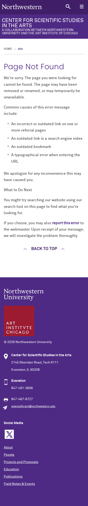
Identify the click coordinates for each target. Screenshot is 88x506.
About (8, 447)
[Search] (67, 6)
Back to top (44, 249)
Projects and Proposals (21, 462)
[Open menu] (81, 6)
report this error (65, 223)
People (9, 454)
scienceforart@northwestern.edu (33, 406)
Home (8, 49)
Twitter (9, 434)
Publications (13, 476)
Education (11, 469)
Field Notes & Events (19, 484)
